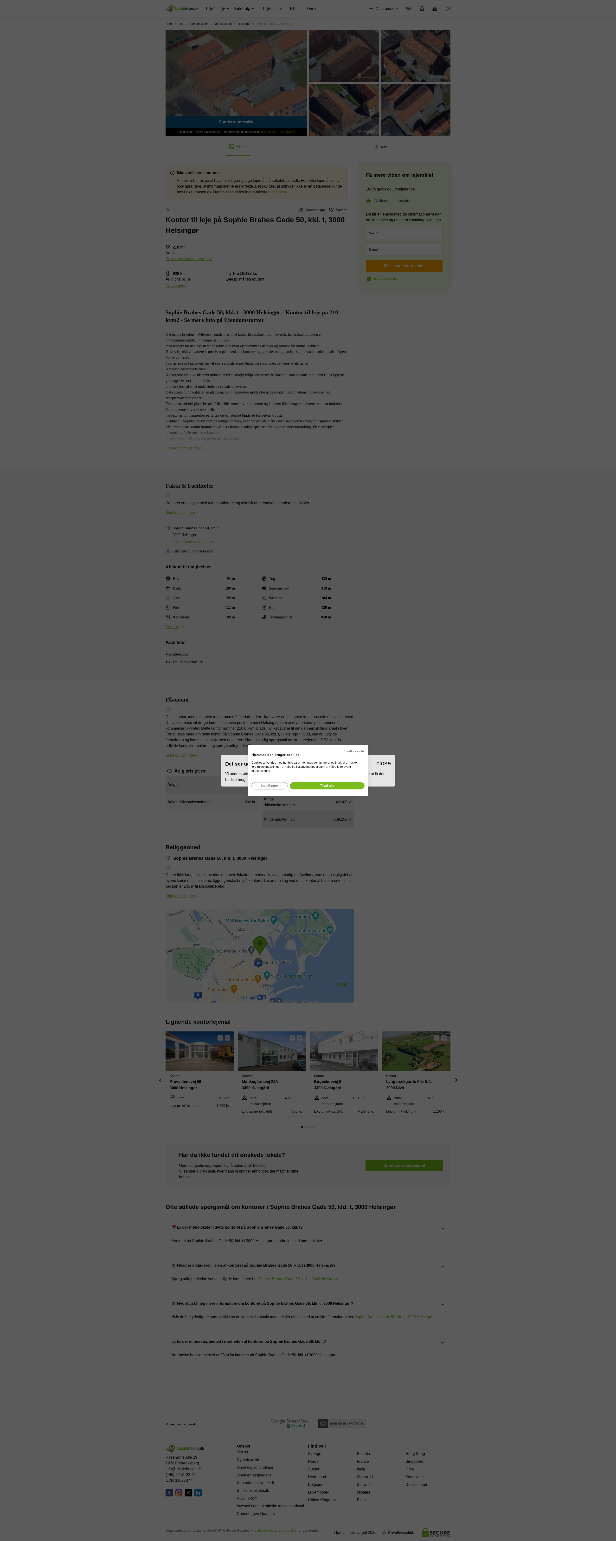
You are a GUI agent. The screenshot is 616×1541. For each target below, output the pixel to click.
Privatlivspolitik (353, 751)
